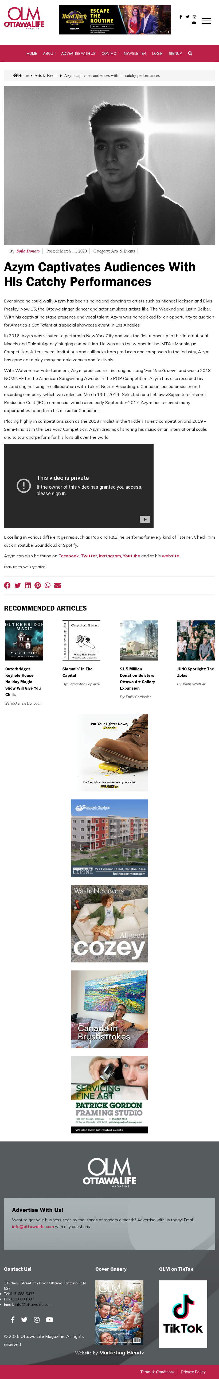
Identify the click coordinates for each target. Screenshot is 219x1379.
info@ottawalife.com (33, 1226)
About (49, 53)
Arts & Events (46, 75)
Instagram (110, 555)
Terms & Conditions (157, 1371)
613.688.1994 (22, 1299)
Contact (110, 53)
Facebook (68, 555)
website (170, 555)
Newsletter (135, 53)
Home (32, 53)
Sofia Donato (28, 251)
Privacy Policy (193, 1371)
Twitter (89, 555)
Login (157, 53)
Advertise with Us (78, 53)
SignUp (175, 53)
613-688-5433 (22, 1293)
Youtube (131, 555)
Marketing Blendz (121, 1352)
